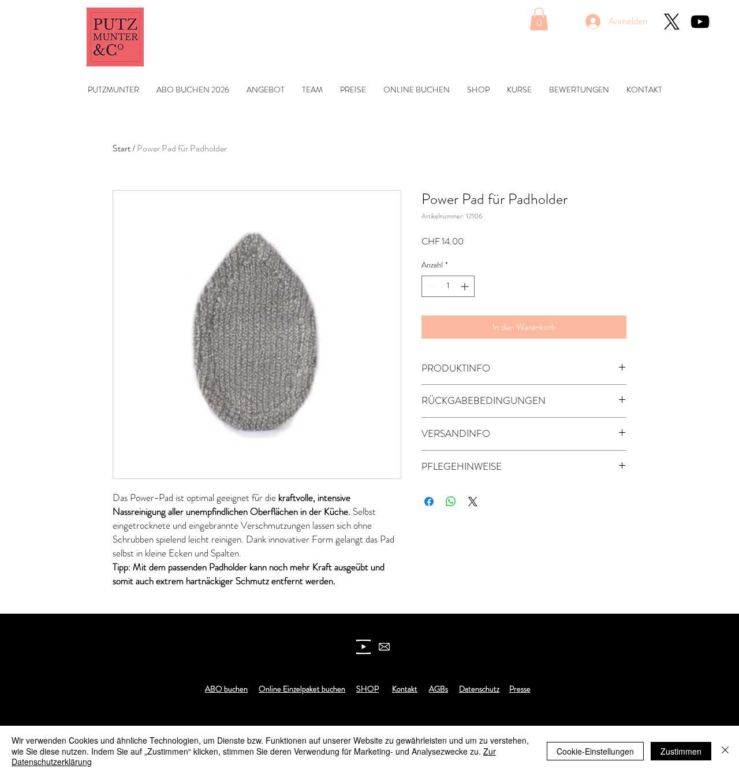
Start (121, 148)
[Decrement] (430, 286)
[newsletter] (384, 647)
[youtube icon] (363, 647)
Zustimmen (680, 751)
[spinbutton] (448, 286)
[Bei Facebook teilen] (429, 501)
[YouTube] (700, 21)
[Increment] (465, 286)
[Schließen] (725, 751)
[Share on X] (473, 501)
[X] (671, 21)
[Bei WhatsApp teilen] (451, 501)
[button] (538, 19)
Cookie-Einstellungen (595, 751)
